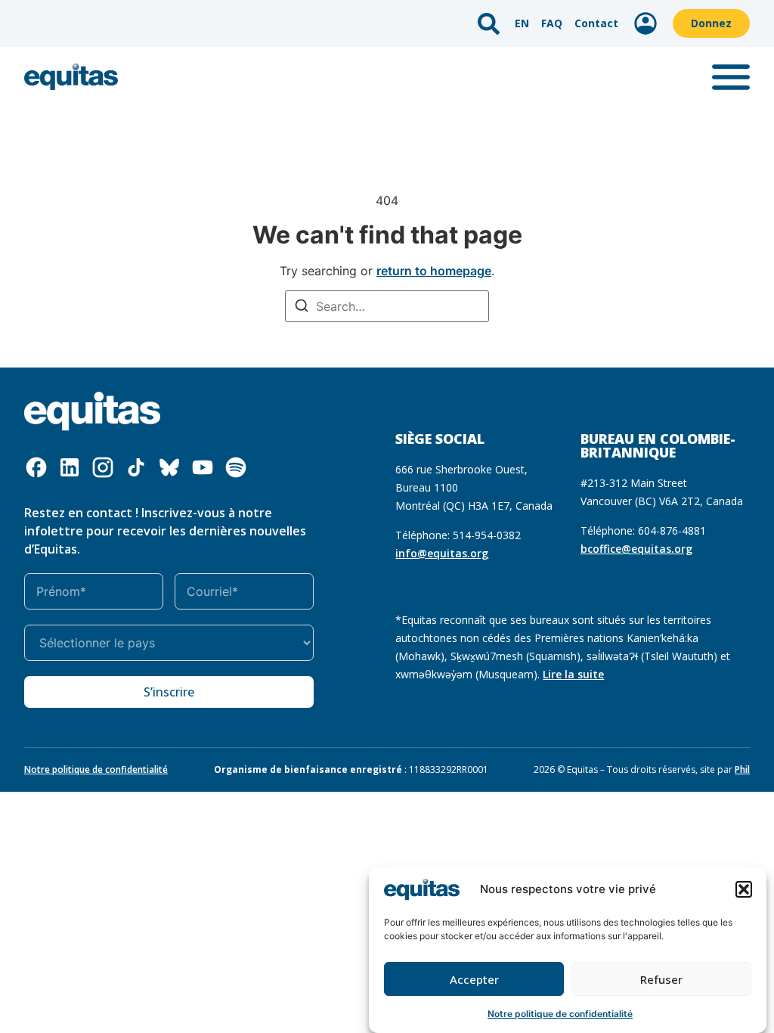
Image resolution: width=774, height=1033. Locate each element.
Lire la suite (573, 674)
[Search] (301, 307)
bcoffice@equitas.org (636, 548)
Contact (596, 23)
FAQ (551, 23)
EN (522, 23)
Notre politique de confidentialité (560, 1013)
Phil (742, 769)
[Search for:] (387, 306)
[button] (743, 889)
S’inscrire (169, 692)
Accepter (474, 979)
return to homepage (433, 270)
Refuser (661, 979)
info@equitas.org (441, 553)
